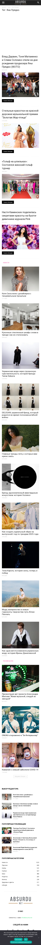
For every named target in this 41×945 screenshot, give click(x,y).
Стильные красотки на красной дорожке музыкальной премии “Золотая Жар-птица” (20, 114)
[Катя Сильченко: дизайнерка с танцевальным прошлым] (20, 279)
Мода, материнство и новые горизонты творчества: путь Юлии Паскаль (18, 611)
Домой (4, 7)
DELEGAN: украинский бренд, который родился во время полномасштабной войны (20, 414)
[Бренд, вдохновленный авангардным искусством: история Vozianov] (20, 477)
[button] (38, 2)
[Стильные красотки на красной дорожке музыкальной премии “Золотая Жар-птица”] (20, 135)
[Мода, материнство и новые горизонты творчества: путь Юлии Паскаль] (20, 593)
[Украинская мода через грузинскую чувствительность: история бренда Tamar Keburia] (20, 355)
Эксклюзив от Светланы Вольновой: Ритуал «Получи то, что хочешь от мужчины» (25, 839)
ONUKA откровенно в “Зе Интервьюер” (20, 735)
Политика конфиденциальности (21, 942)
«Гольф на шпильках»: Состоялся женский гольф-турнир (17, 165)
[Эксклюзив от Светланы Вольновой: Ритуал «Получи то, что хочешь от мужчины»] (6, 840)
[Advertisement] (20, 33)
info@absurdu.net (26, 917)
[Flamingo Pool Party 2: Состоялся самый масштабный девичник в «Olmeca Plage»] (6, 830)
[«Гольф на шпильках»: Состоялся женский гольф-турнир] (20, 186)
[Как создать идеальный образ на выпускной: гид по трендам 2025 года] (20, 516)
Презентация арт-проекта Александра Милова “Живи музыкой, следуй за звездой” (20, 696)
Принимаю (18, 939)
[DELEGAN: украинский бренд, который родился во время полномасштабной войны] (20, 396)
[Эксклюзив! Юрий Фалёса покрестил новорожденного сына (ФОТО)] (6, 850)
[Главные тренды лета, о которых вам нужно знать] (20, 438)
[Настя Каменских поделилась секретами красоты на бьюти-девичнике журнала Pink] (20, 237)
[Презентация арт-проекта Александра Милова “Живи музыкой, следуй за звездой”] (20, 678)
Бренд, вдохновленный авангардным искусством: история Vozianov (20, 494)
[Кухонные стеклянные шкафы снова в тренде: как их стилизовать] (20, 316)
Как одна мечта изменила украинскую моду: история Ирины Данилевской (20, 652)
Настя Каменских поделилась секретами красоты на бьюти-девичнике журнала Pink (19, 215)
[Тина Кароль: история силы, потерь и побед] (20, 554)
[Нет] (39, 938)
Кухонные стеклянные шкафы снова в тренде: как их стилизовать (20, 333)
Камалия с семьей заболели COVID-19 (20, 770)
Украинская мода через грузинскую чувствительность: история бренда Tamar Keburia (19, 373)
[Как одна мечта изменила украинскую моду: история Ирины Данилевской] (20, 635)
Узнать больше (7, 100)
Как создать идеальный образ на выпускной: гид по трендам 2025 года (20, 533)
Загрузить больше (20, 776)
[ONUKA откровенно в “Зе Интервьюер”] (20, 719)
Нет (26, 939)
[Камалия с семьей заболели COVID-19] (20, 755)
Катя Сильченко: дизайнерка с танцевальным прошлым (16, 294)
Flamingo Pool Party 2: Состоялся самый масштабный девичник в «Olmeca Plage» (24, 830)
